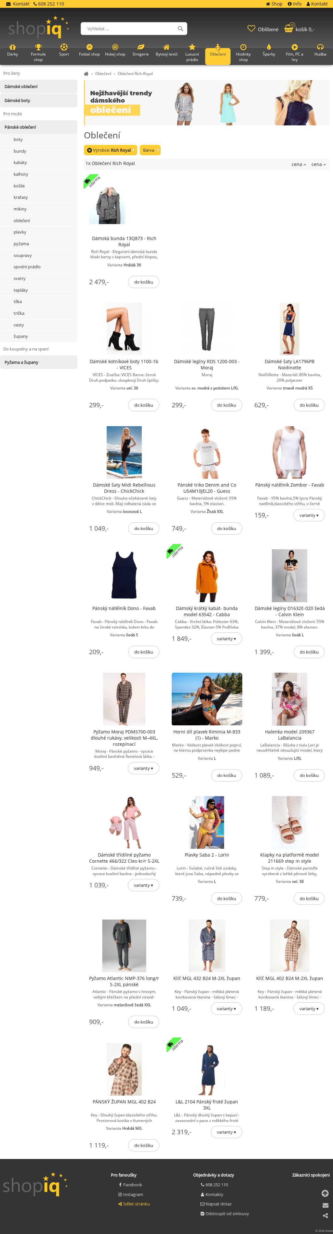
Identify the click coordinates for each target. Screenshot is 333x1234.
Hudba (320, 54)
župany (21, 336)
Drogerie (141, 54)
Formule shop (38, 56)
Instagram (133, 1194)
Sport (64, 54)
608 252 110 (217, 1185)
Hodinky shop (243, 56)
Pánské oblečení (20, 127)
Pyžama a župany (21, 362)
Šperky (269, 54)
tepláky (21, 290)
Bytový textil (167, 54)
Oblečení (103, 73)
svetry (20, 278)
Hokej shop (115, 54)
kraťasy (21, 197)
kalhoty (21, 174)
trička (19, 313)
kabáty (20, 162)
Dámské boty (17, 100)
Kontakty (214, 1194)
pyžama (21, 244)
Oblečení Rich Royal (135, 73)
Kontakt (21, 4)
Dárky (12, 54)
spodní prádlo (27, 267)
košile (19, 186)
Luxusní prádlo (192, 56)
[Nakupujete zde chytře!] (87, 73)
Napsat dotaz (219, 1204)
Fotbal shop (89, 54)
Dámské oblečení (21, 86)
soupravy (23, 255)
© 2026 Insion (324, 1230)
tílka (18, 301)
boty (18, 139)
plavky (20, 232)
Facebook (132, 1185)
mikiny (20, 209)
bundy (20, 151)
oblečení (22, 220)
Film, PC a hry (294, 56)
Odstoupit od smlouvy (227, 1213)
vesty (19, 325)
